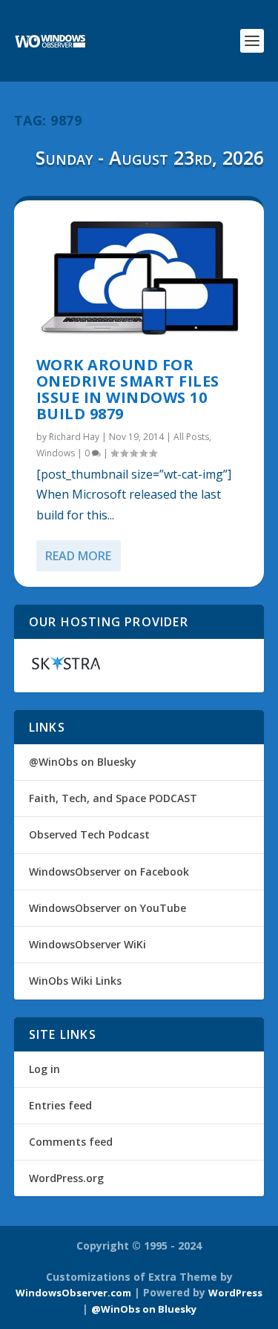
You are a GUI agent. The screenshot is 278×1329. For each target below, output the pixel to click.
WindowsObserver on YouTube (107, 908)
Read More (78, 556)
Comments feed (71, 1142)
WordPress (235, 1292)
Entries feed (60, 1105)
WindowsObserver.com (73, 1292)
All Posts (191, 436)
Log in (44, 1069)
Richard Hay (74, 436)
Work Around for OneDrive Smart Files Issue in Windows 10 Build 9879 (127, 389)
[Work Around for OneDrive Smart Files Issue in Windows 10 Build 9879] (139, 279)
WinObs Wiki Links (75, 981)
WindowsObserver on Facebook (109, 871)
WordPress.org (66, 1178)
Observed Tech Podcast (89, 834)
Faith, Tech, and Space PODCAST (113, 798)
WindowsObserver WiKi (87, 944)
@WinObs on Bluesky (82, 762)
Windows (55, 453)
